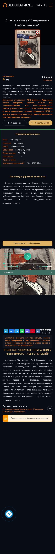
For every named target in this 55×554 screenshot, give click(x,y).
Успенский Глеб (17, 146)
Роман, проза (31, 91)
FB (11, 331)
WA (22, 331)
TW (16, 331)
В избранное (15, 123)
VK (38, 331)
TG (6, 331)
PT (32, 331)
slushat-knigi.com (20, 5)
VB (27, 331)
